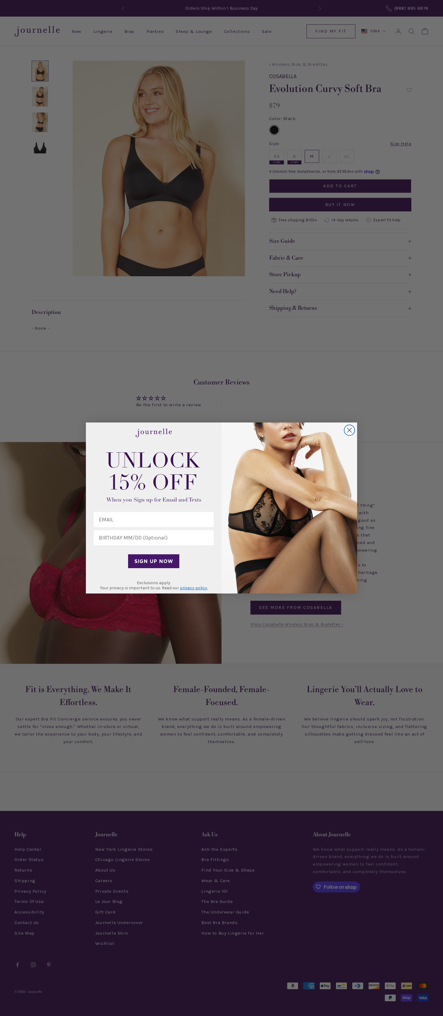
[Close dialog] (349, 430)
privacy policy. (194, 587)
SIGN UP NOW (153, 561)
